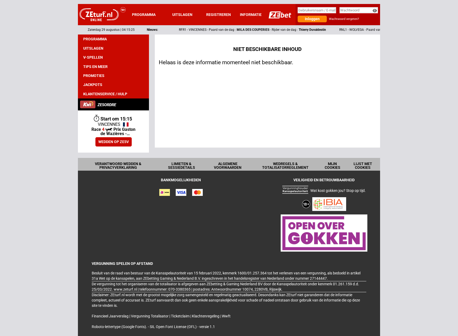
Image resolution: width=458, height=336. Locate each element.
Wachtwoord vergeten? (344, 19)
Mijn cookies (332, 166)
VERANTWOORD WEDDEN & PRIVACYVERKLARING (118, 166)
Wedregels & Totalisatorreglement (285, 166)
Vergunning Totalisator (150, 316)
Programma (144, 14)
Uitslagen (182, 14)
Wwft (226, 316)
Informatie (251, 14)
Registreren (218, 14)
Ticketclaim (180, 316)
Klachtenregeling (206, 316)
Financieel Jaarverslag (110, 316)
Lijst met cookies (363, 166)
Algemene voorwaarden (227, 166)
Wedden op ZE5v (113, 142)
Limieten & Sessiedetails (181, 166)
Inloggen (312, 19)
